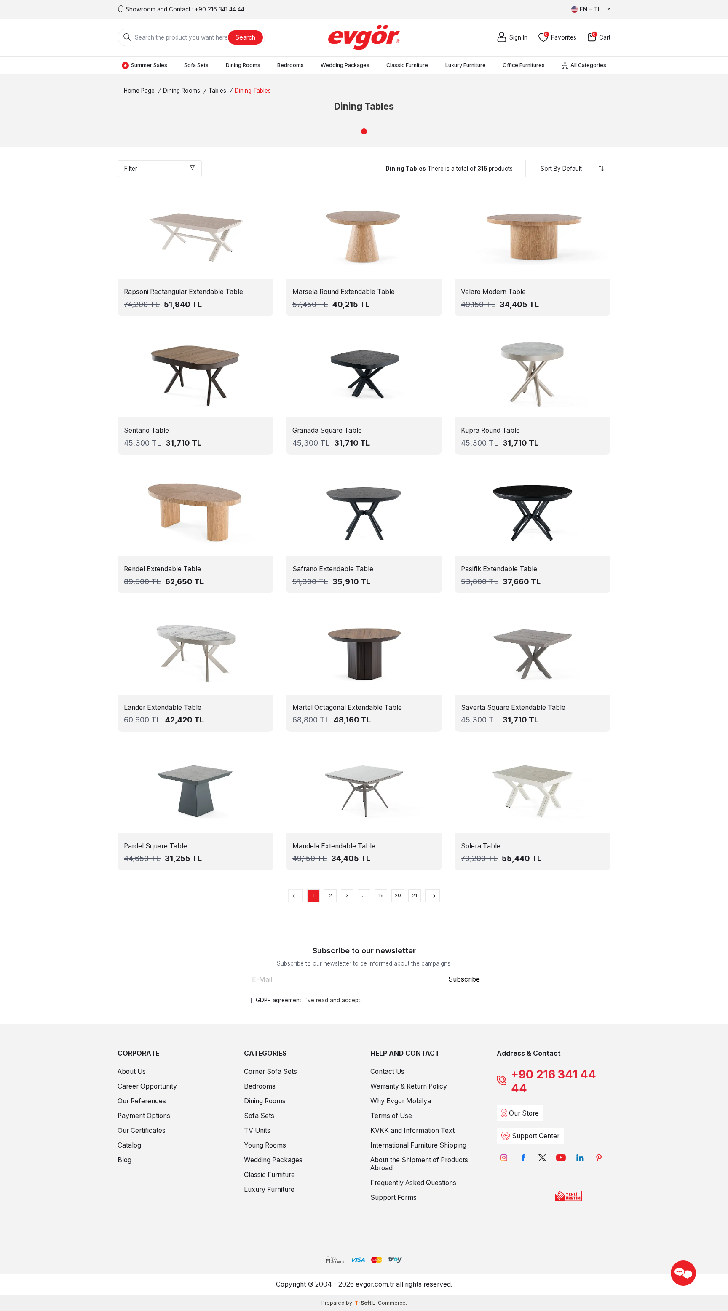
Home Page (139, 90)
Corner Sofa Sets (270, 1072)
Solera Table (480, 846)
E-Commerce (389, 1303)
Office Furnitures (524, 65)
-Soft (363, 1303)
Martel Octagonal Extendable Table (347, 708)
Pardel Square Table (155, 846)
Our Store (524, 1113)
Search (245, 37)
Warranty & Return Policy (408, 1086)
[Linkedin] (580, 1157)
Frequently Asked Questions (413, 1183)
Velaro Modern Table (493, 292)
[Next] (432, 895)
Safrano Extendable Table (332, 569)
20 (398, 895)
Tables (217, 90)
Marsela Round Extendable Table (343, 292)
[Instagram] (504, 1157)
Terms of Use (391, 1116)
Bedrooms (290, 65)
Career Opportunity (147, 1086)
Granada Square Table (327, 430)
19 (381, 895)
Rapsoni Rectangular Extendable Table (183, 292)
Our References (142, 1101)
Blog (124, 1160)
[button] (364, 131)
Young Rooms (265, 1145)
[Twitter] (542, 1157)
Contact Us (387, 1072)
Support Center (535, 1136)
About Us (132, 1072)
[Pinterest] (599, 1157)
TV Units (257, 1130)
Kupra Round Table (490, 430)
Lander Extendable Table (162, 708)
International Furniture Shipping (418, 1145)
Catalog (129, 1145)
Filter (130, 168)
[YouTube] (561, 1157)
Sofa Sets (196, 65)
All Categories (588, 65)
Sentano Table (146, 430)
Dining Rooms (243, 65)
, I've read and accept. (308, 1000)
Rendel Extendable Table (162, 569)
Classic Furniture (407, 65)
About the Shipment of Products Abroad (419, 1164)
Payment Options (144, 1116)
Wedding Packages (345, 65)
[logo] (364, 37)
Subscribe (464, 979)
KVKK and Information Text (412, 1130)
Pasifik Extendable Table (499, 569)
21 (414, 895)
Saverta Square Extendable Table (513, 708)
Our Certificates (142, 1130)
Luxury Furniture (465, 65)
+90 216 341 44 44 (553, 1081)
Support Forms (393, 1197)
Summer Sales (149, 65)
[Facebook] (523, 1157)
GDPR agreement (278, 1000)
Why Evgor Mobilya (400, 1101)
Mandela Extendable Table (333, 846)
